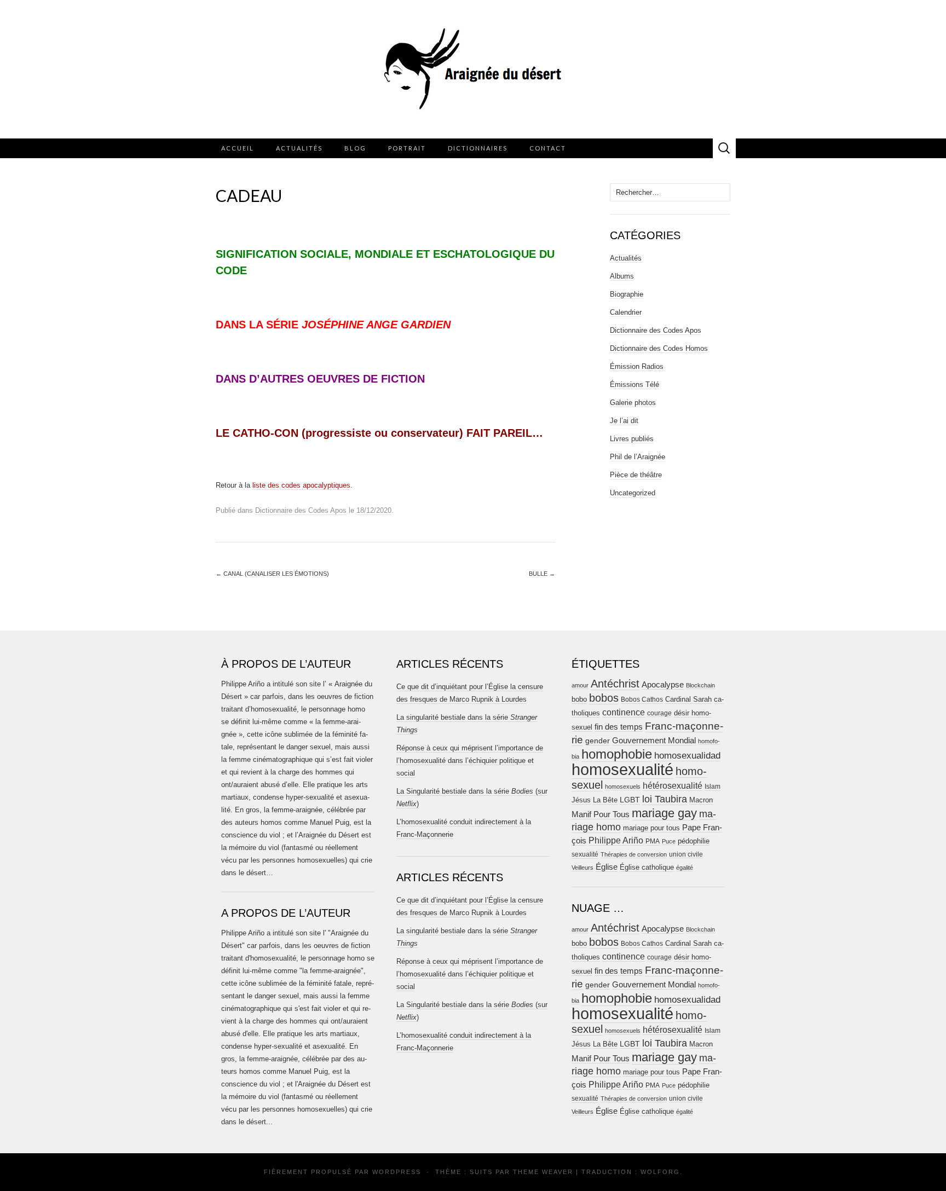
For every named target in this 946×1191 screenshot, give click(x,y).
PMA (652, 841)
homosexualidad (687, 755)
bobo (579, 699)
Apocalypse (663, 684)
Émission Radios (637, 366)
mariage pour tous (651, 828)
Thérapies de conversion (634, 854)
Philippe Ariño (616, 840)
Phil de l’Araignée (637, 457)
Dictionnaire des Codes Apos (301, 510)
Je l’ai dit (624, 421)
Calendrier (626, 312)
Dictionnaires (477, 148)
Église (607, 867)
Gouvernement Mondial (654, 740)
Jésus (581, 800)
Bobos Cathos (642, 699)
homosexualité (622, 769)
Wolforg (660, 1172)
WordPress (396, 1172)
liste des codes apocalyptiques (301, 485)
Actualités (299, 148)
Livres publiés (632, 439)
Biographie (626, 294)
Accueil (237, 148)
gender (597, 741)
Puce (669, 841)
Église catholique (647, 867)
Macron (701, 800)
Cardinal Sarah (688, 699)
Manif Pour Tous (601, 814)
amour (580, 685)
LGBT (630, 800)
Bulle (542, 573)
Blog (355, 148)
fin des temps (619, 726)
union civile (686, 854)
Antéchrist (615, 684)
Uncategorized (632, 493)
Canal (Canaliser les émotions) (272, 573)
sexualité (585, 854)
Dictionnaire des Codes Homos (659, 348)
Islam (712, 786)
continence (623, 712)
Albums (622, 276)
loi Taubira (664, 799)
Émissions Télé (634, 384)
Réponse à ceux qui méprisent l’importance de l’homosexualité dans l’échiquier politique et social (469, 760)
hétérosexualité (672, 785)
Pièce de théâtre (636, 475)
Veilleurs (582, 867)
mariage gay (664, 813)
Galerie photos (633, 402)
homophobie (616, 754)
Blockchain (700, 685)
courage (659, 712)
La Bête (605, 800)
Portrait (407, 148)
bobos (604, 698)
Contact (547, 148)
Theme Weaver (543, 1172)
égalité (684, 867)
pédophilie (694, 841)
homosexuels (623, 786)
